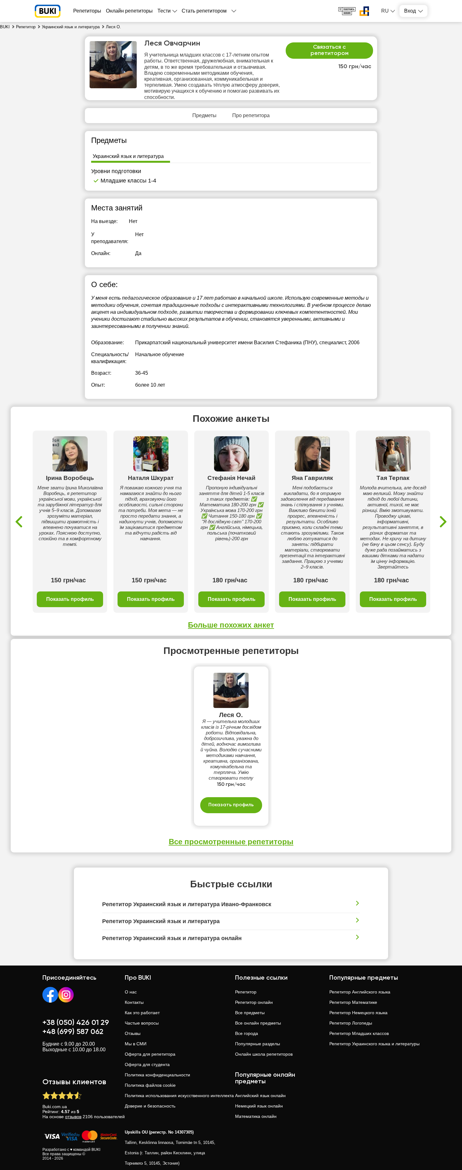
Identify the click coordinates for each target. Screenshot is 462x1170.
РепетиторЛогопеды (350, 1023)
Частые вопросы (142, 1023)
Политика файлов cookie (150, 1085)
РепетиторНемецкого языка (358, 1012)
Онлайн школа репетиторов (264, 1054)
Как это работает (142, 1012)
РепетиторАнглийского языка (359, 991)
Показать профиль (70, 599)
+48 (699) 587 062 (72, 1032)
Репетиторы (87, 11)
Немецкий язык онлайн (259, 1105)
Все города (246, 1033)
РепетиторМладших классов (359, 1033)
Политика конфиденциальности (157, 1074)
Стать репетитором (204, 11)
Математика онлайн (256, 1116)
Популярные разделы (257, 1043)
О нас (131, 991)
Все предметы (250, 1012)
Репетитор (245, 991)
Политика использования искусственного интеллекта (179, 1095)
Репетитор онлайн (254, 1002)
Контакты (134, 1002)
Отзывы (132, 1033)
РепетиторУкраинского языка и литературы (374, 1043)
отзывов (73, 1116)
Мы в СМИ (135, 1043)
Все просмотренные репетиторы (231, 841)
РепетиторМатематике (353, 1002)
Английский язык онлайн (260, 1095)
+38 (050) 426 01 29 (75, 1022)
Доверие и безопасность (150, 1105)
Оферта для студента (147, 1064)
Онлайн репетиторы (129, 11)
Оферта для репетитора (150, 1054)
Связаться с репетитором (330, 50)
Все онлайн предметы (258, 1023)
